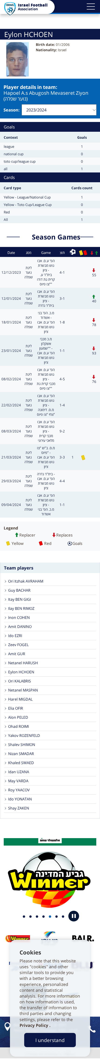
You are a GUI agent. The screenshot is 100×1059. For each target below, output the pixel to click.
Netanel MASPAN (23, 690)
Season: (11, 110)
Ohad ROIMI (18, 726)
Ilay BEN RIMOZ (21, 608)
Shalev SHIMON (21, 744)
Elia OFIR (15, 708)
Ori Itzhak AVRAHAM (25, 581)
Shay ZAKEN (18, 808)
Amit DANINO (20, 626)
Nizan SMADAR (21, 753)
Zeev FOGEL (18, 644)
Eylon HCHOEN (21, 672)
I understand (50, 1040)
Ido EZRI (15, 635)
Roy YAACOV (19, 790)
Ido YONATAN (20, 799)
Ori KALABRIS (19, 681)
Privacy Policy (34, 1025)
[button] (91, 6)
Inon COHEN (19, 617)
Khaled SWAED (21, 762)
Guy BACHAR (19, 590)
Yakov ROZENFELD (24, 735)
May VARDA (18, 780)
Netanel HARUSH (23, 662)
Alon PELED (18, 717)
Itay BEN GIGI (19, 599)
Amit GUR (16, 653)
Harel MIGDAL (20, 699)
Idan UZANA (18, 771)
